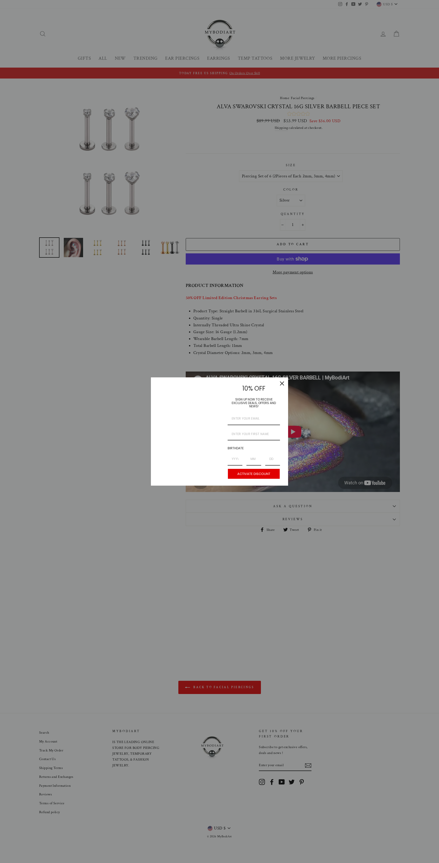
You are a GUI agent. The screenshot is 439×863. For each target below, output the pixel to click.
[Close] (282, 383)
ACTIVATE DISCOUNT (253, 473)
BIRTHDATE (236, 448)
